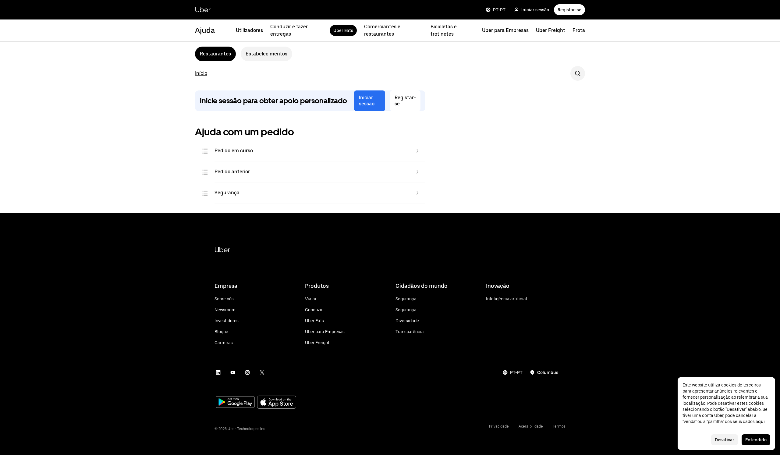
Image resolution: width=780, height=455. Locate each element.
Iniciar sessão (535, 9)
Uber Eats (343, 30)
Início (201, 73)
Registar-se (569, 9)
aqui (760, 421)
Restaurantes (215, 54)
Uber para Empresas (505, 30)
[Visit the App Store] (276, 403)
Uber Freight (550, 30)
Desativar (724, 439)
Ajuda (205, 30)
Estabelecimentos (266, 54)
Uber (203, 9)
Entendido (756, 439)
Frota (579, 30)
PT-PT (499, 9)
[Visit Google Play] (235, 402)
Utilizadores (249, 30)
